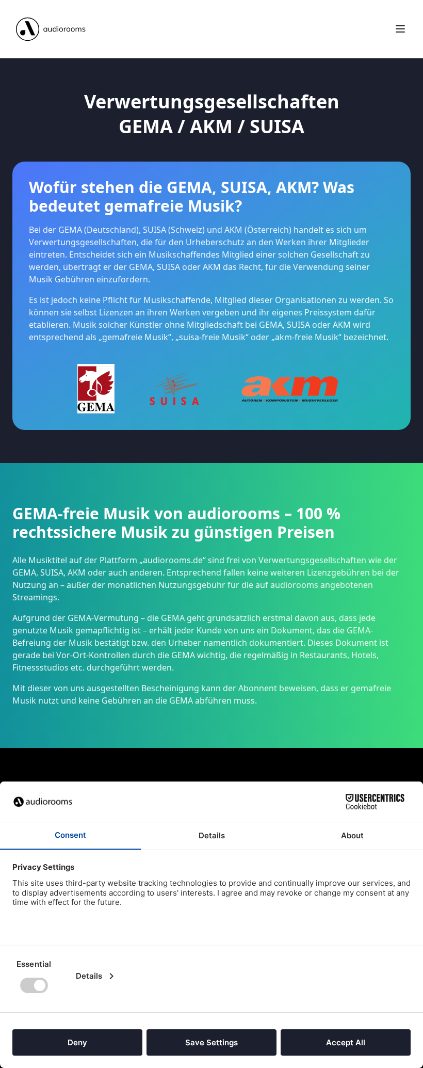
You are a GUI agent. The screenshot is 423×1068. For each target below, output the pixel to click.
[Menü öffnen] (400, 29)
